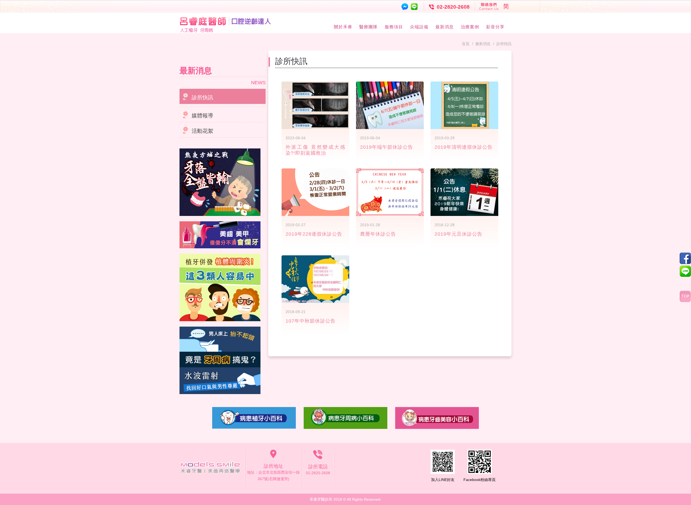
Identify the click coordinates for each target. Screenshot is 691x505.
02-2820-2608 (453, 7)
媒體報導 (202, 115)
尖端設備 (419, 27)
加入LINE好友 (443, 479)
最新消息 (444, 27)
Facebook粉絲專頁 (479, 479)
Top (685, 296)
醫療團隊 (368, 27)
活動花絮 (202, 131)
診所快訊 (202, 97)
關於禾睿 (343, 27)
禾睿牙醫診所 (212, 468)
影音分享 (495, 27)
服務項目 (394, 27)
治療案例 (470, 27)
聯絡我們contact (489, 6)
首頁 (465, 44)
